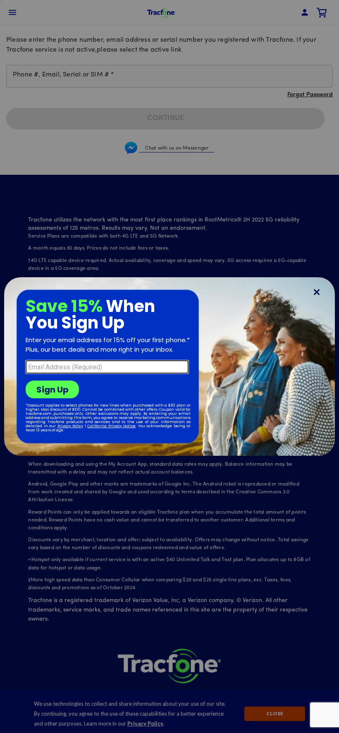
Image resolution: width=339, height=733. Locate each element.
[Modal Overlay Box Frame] (169, 366)
